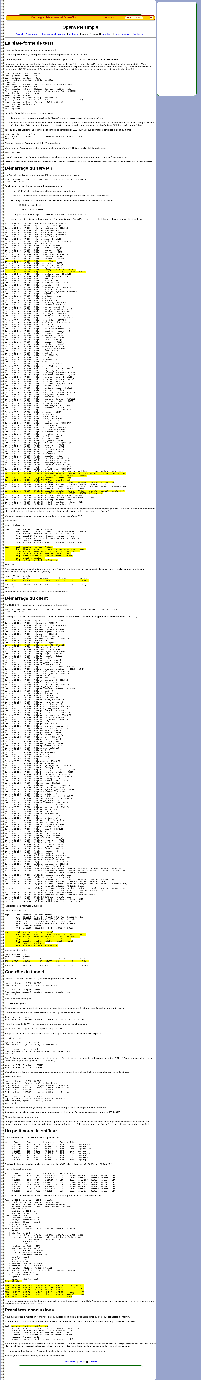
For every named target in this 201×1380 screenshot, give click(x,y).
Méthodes (73, 34)
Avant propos (32, 34)
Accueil (19, 34)
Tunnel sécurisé (122, 34)
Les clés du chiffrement (53, 34)
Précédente (69, 1361)
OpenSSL (106, 34)
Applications (139, 34)
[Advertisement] (176, 49)
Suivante (93, 1361)
